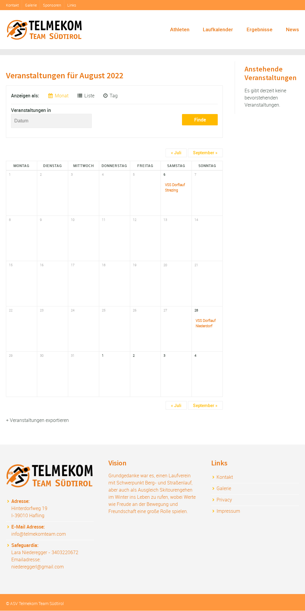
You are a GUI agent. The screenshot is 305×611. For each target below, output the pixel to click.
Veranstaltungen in (31, 110)
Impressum (228, 511)
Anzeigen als (24, 95)
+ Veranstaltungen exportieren (37, 420)
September (205, 152)
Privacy (224, 499)
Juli (176, 152)
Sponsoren (52, 5)
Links (71, 5)
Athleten (179, 29)
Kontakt (12, 5)
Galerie (31, 5)
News (292, 29)
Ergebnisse (260, 29)
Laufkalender (218, 29)
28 (196, 310)
